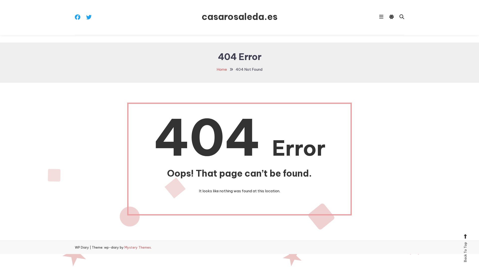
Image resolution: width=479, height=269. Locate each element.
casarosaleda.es (239, 16)
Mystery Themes (137, 247)
